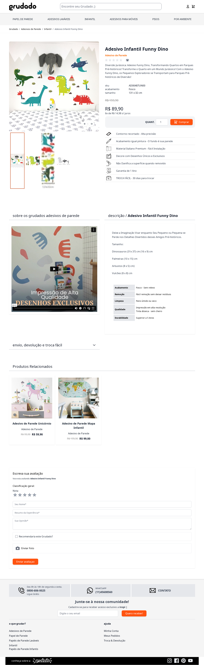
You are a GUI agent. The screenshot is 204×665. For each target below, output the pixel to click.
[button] (114, 60)
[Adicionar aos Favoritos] (127, 60)
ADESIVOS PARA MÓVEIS (124, 19)
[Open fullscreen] (54, 86)
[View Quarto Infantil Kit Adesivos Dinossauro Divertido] (33, 161)
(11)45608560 (103, 592)
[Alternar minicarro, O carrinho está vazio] (193, 6)
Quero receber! (134, 613)
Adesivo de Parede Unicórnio (32, 423)
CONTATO (164, 590)
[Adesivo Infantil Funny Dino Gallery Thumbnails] (40, 161)
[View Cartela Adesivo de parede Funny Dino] (63, 161)
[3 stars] (24, 495)
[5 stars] (34, 495)
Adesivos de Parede (31, 29)
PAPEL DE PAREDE (23, 19)
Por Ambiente (182, 19)
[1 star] (15, 495)
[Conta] (187, 6)
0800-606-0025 (36, 590)
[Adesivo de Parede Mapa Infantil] (78, 398)
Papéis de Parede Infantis (23, 649)
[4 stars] (29, 495)
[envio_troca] (94, 345)
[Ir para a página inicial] (22, 7)
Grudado (13, 29)
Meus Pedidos (112, 635)
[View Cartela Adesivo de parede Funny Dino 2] (48, 161)
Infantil (47, 29)
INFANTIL (90, 19)
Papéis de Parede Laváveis (24, 640)
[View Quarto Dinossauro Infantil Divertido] (17, 161)
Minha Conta (111, 631)
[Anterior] (85, 124)
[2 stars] (20, 495)
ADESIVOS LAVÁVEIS (59, 19)
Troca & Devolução (114, 640)
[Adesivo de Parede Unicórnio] (31, 398)
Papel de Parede (18, 635)
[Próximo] (91, 124)
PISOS (155, 19)
